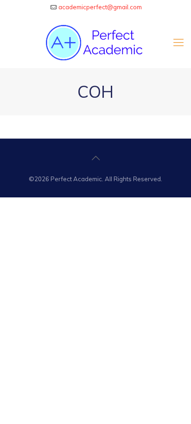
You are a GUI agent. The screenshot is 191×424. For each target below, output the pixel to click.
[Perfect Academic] (95, 42)
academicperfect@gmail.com (100, 7)
